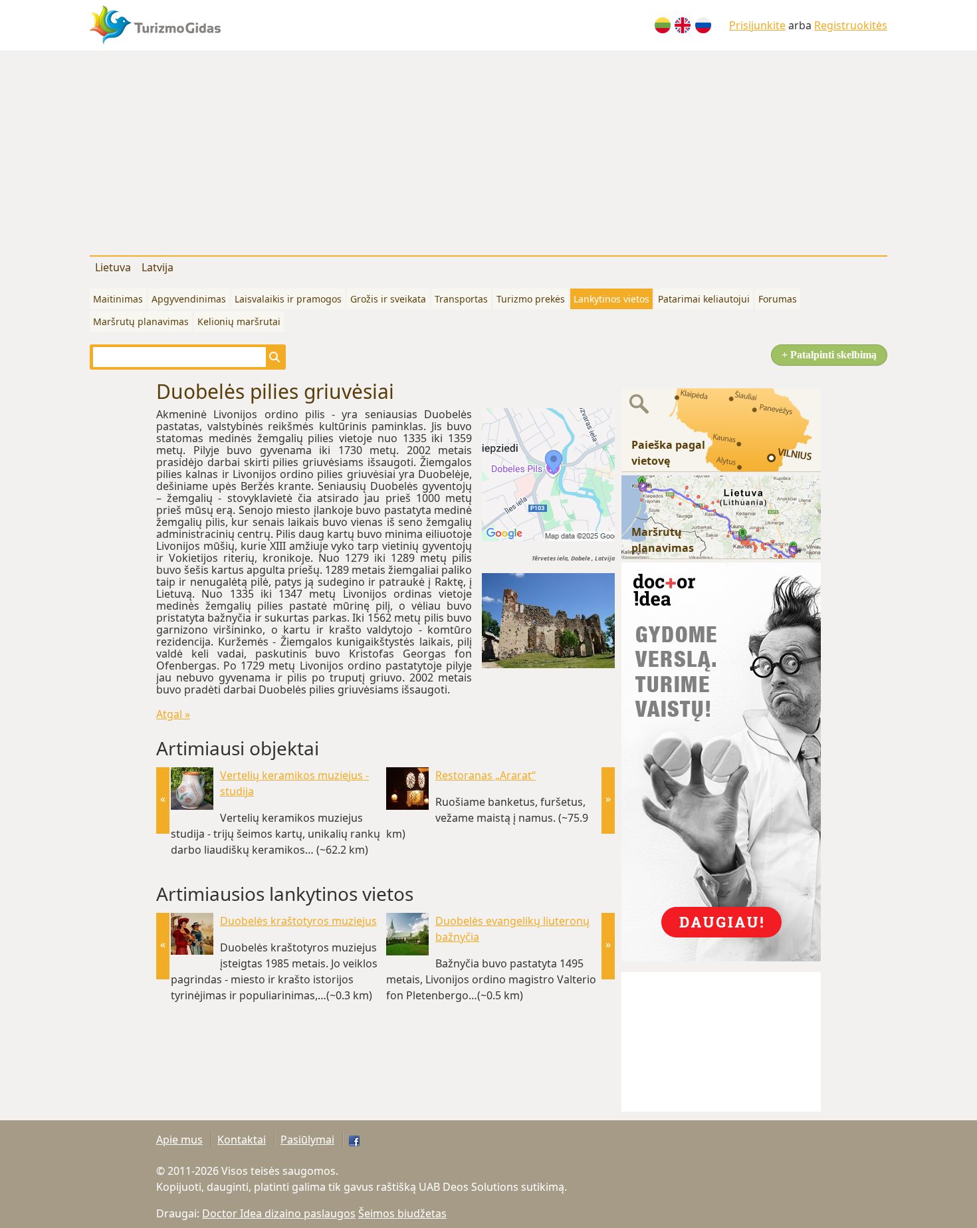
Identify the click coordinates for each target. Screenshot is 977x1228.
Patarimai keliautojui (704, 299)
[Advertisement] (488, 150)
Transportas (461, 299)
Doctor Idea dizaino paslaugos (279, 1213)
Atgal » (173, 714)
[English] (683, 25)
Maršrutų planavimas (141, 321)
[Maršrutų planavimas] (721, 516)
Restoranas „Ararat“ (485, 775)
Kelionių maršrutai (238, 321)
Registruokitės (850, 25)
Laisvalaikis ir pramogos (288, 299)
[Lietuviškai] (663, 25)
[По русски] (703, 25)
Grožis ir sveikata (388, 299)
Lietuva (113, 267)
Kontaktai (241, 1139)
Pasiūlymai (307, 1139)
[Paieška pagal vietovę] (721, 429)
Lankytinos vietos (611, 299)
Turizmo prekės (530, 299)
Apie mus (179, 1139)
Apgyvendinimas (189, 299)
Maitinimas (118, 299)
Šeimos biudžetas (402, 1213)
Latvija (157, 267)
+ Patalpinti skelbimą (829, 354)
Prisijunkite (757, 25)
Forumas (777, 299)
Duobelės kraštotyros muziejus (298, 921)
